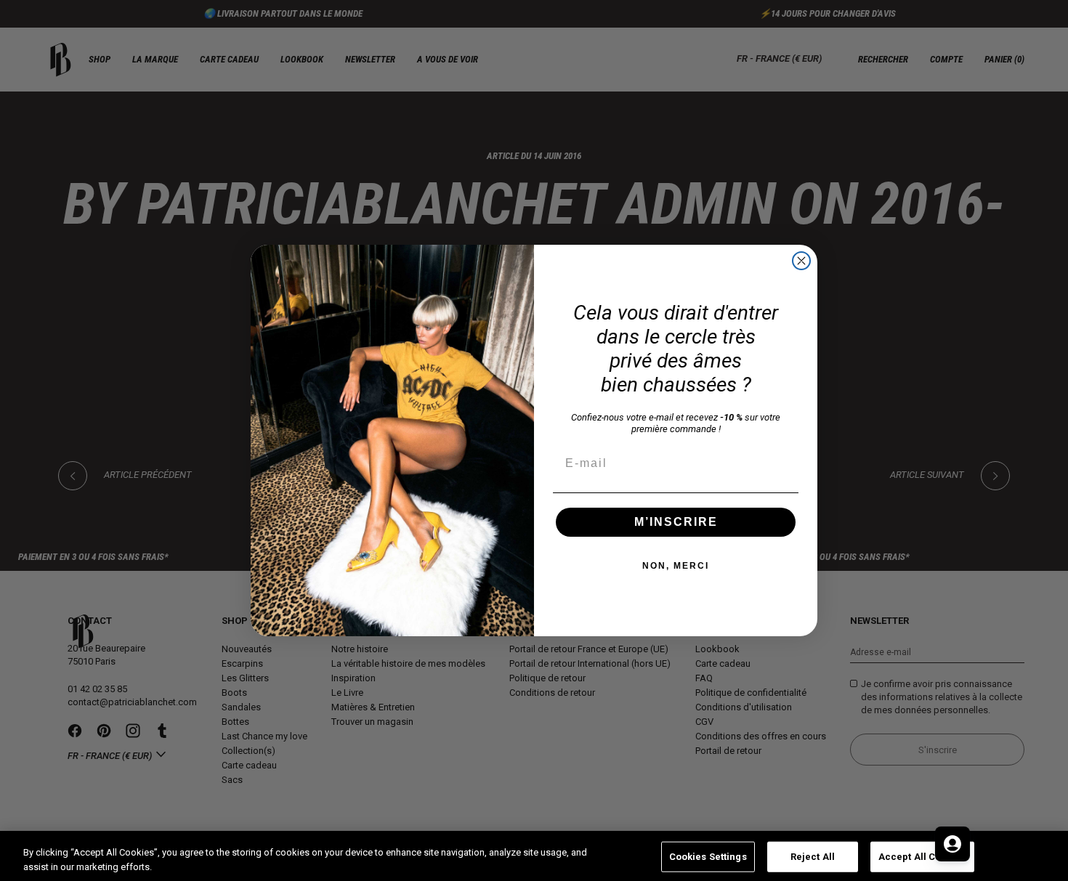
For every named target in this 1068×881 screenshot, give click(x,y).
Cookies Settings (708, 856)
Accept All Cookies (922, 856)
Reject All (812, 856)
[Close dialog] (801, 260)
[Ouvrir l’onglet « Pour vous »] (952, 844)
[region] (534, 856)
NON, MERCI (675, 566)
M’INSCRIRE (676, 522)
